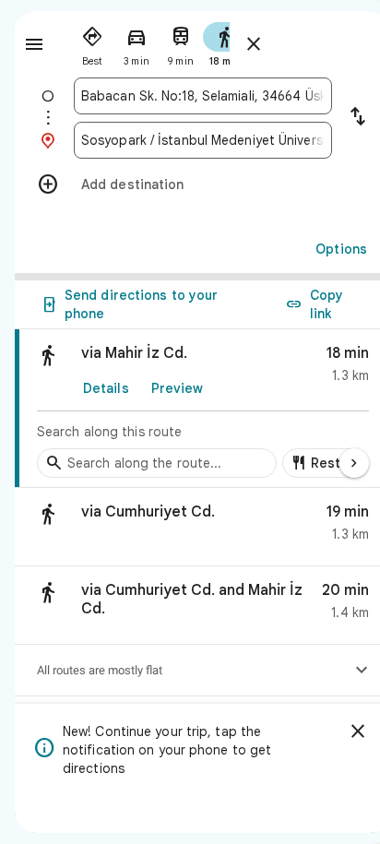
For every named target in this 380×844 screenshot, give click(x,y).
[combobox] (203, 95)
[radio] (92, 42)
